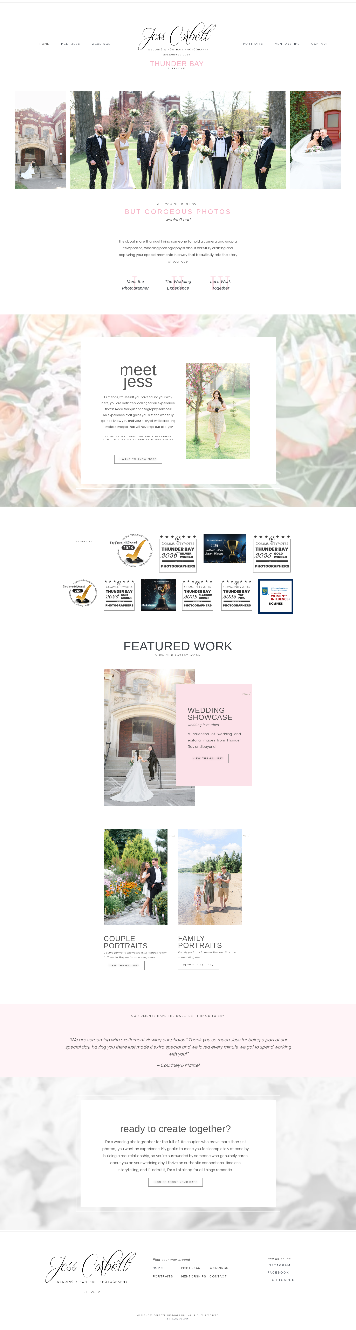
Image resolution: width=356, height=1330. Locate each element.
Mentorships (287, 43)
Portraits (253, 43)
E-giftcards (281, 1280)
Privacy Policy (178, 1319)
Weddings (101, 43)
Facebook (278, 1272)
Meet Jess (70, 43)
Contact (319, 43)
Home (44, 43)
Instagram (279, 1265)
